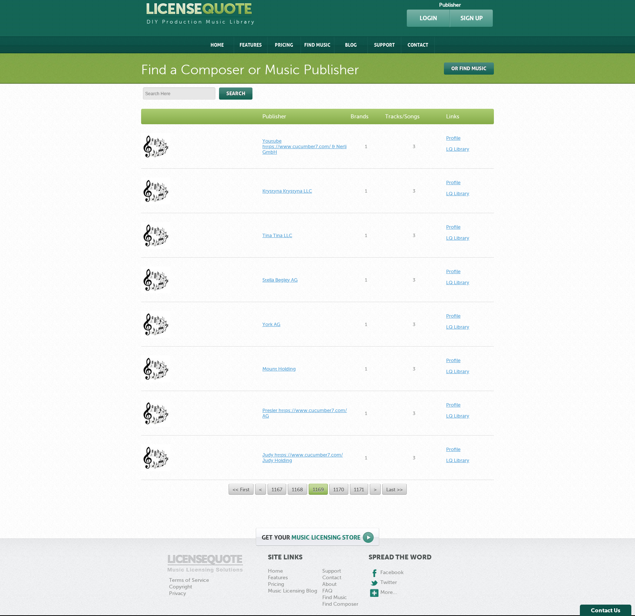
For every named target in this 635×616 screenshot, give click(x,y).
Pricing (284, 45)
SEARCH (235, 93)
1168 (297, 490)
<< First (241, 490)
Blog (351, 45)
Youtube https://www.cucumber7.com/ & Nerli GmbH (304, 146)
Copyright (180, 587)
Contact (418, 45)
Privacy (177, 593)
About (329, 584)
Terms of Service (189, 580)
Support (384, 45)
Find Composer (340, 604)
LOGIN (428, 18)
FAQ (327, 591)
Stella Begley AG (280, 280)
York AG (271, 324)
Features (251, 45)
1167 (277, 490)
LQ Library (457, 149)
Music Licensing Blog (292, 591)
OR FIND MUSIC (469, 68)
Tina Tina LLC (277, 235)
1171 (359, 490)
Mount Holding (279, 369)
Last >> (394, 490)
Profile (453, 138)
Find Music (317, 45)
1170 (338, 490)
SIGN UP (471, 18)
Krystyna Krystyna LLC (287, 191)
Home (217, 45)
